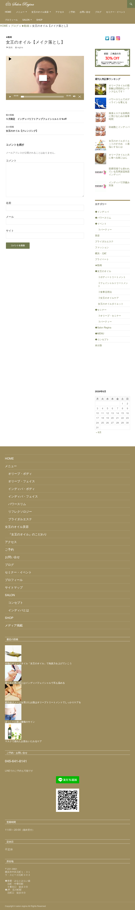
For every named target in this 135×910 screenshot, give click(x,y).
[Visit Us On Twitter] (107, 38)
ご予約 (72, 11)
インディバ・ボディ (21, 488)
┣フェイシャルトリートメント (113, 284)
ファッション (102, 247)
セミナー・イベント (115, 11)
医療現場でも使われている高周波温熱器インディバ (119, 171)
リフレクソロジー (20, 511)
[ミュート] (74, 96)
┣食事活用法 (105, 291)
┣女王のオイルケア (108, 297)
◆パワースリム (103, 217)
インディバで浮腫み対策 (119, 184)
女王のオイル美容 (40, 11)
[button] (43, 78)
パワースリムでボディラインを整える (119, 100)
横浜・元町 (101, 253)
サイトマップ (14, 587)
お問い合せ (85, 11)
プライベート (102, 259)
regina (20, 47)
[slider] (42, 96)
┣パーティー (105, 229)
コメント (11, 160)
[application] (45, 78)
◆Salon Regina (103, 327)
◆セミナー (101, 309)
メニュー (20, 11)
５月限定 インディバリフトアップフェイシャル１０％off (36, 116)
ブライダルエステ (104, 241)
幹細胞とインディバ (119, 126)
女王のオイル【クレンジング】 (22, 128)
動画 (11, 47)
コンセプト (15, 602)
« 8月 (98, 432)
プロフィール (11, 19)
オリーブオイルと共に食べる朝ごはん (119, 156)
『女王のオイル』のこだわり (27, 534)
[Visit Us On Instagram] (118, 38)
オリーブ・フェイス (21, 481)
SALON (25, 19)
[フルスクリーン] (79, 96)
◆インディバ (102, 211)
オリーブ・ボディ (20, 473)
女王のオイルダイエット (110, 303)
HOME (8, 11)
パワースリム (17, 504)
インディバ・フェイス (23, 496)
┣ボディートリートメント (112, 277)
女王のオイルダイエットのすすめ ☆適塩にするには (119, 143)
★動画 (9, 36)
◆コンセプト (102, 339)
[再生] (10, 96)
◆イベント (101, 223)
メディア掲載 (14, 625)
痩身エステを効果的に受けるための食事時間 (119, 116)
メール (10, 217)
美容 (97, 235)
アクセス (59, 11)
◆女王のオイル (103, 271)
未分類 (98, 345)
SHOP (39, 19)
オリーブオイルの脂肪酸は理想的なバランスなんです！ (119, 88)
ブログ (98, 11)
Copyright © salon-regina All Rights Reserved (25, 906)
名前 (8, 203)
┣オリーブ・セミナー (109, 315)
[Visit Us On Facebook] (112, 38)
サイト (10, 230)
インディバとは (18, 610)
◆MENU (99, 333)
